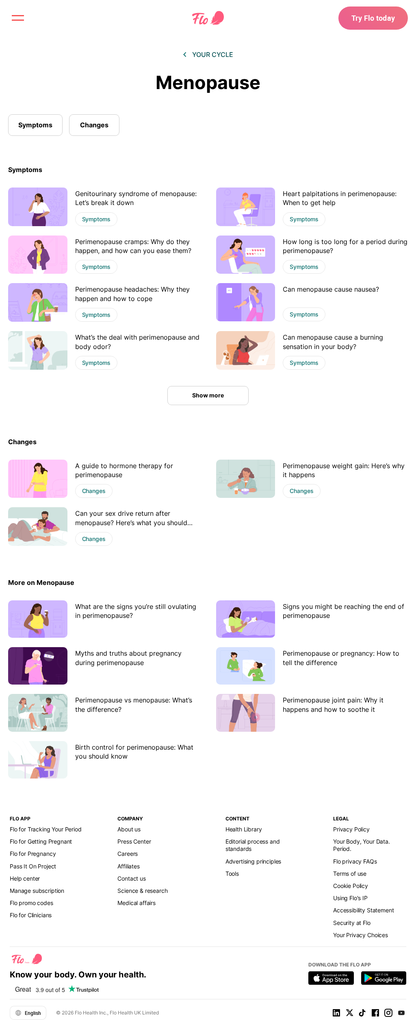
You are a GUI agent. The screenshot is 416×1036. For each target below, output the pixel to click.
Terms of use (349, 873)
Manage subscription (37, 890)
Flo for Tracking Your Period (46, 829)
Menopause (208, 82)
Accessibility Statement (363, 910)
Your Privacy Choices (360, 934)
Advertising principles (253, 861)
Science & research (142, 890)
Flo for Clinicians (31, 915)
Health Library (243, 829)
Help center (25, 878)
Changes (94, 125)
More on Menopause (41, 582)
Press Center (134, 841)
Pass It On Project (33, 866)
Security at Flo (351, 922)
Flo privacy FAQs (355, 861)
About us (129, 829)
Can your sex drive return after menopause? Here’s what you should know (131, 522)
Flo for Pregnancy (33, 853)
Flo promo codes (31, 902)
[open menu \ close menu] (18, 18)
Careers (127, 853)
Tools (232, 873)
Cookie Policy (350, 885)
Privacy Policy (351, 829)
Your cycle (212, 54)
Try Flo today (373, 18)
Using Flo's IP (350, 897)
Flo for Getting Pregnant (41, 841)
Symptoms (35, 125)
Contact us (131, 878)
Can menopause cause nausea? (331, 289)
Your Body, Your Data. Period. (361, 845)
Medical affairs (136, 902)
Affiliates (128, 866)
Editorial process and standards (252, 845)
